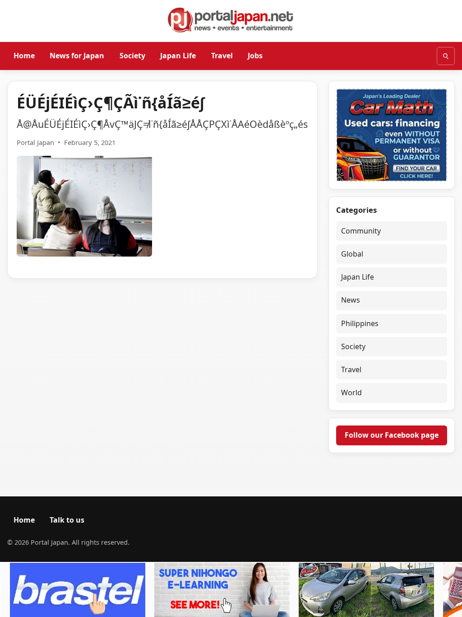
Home (24, 56)
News (350, 300)
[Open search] (446, 56)
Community (361, 231)
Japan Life (178, 56)
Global (352, 254)
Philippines (360, 323)
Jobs (255, 56)
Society (132, 56)
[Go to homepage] (231, 20)
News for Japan (77, 56)
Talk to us (67, 520)
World (351, 392)
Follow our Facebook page (392, 435)
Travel (222, 56)
